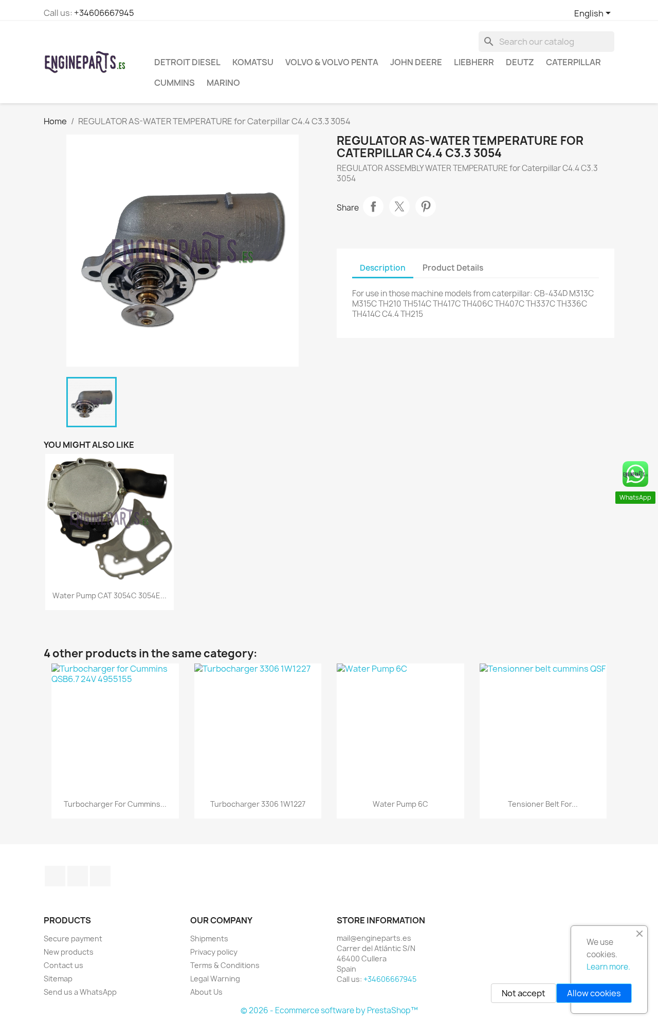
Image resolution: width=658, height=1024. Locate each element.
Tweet (399, 206)
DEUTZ (520, 62)
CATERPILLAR (573, 62)
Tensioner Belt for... (543, 804)
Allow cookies (594, 993)
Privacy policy (213, 952)
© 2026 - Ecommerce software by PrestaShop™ (329, 1010)
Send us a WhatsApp (80, 992)
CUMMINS (174, 82)
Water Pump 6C (400, 804)
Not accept (523, 993)
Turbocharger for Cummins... (115, 804)
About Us (206, 992)
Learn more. (608, 966)
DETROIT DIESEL (187, 62)
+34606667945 (104, 12)
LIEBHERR (474, 62)
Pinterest (425, 206)
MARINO (223, 82)
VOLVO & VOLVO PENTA (331, 62)
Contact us (63, 965)
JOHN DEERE (416, 62)
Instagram (77, 876)
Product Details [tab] (453, 267)
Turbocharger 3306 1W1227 (257, 804)
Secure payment (73, 938)
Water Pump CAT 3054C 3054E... (109, 595)
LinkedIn (100, 876)
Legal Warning (215, 978)
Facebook (55, 876)
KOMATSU (252, 62)
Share (373, 206)
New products (69, 952)
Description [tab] (383, 267)
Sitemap (58, 978)
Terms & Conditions (225, 965)
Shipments (209, 938)
